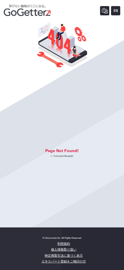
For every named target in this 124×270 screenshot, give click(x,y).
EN (116, 10)
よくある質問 (104, 10)
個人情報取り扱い (63, 249)
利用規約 (63, 243)
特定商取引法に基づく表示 (64, 255)
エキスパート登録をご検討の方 (64, 261)
